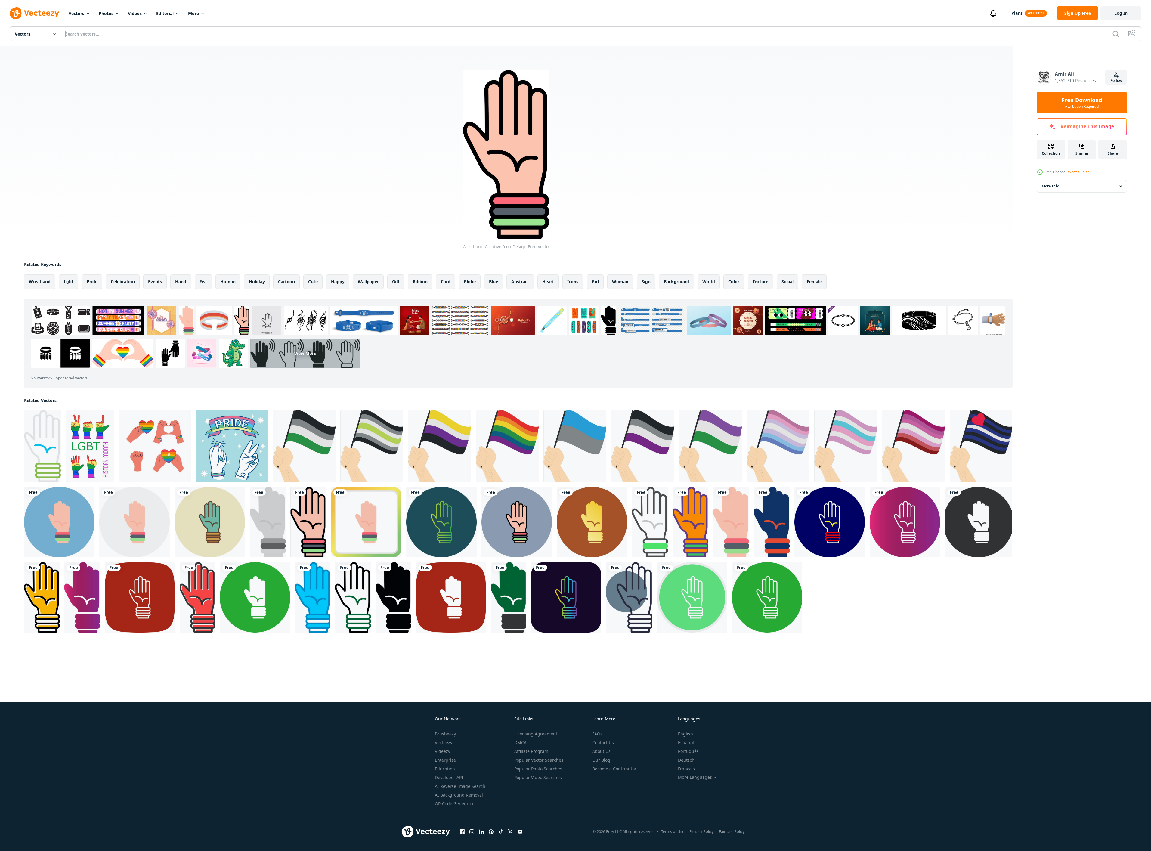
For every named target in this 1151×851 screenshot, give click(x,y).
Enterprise (445, 760)
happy (338, 281)
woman (620, 281)
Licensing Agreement (535, 734)
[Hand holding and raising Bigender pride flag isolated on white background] (778, 446)
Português (688, 751)
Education (445, 769)
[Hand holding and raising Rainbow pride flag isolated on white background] (507, 446)
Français (686, 769)
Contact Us (603, 742)
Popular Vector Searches (538, 760)
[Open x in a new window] (510, 831)
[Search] (1115, 33)
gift (396, 281)
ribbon (420, 281)
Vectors (76, 13)
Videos (135, 13)
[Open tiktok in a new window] (500, 831)
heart (548, 281)
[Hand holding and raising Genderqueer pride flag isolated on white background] (710, 446)
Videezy (442, 751)
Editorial (165, 13)
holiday (257, 281)
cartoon (286, 281)
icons (572, 281)
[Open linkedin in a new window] (481, 831)
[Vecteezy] (34, 13)
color (733, 281)
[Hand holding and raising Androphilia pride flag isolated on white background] (304, 446)
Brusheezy (445, 734)
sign (646, 281)
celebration (123, 281)
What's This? (1078, 172)
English (685, 734)
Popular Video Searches (538, 777)
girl (595, 281)
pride (92, 281)
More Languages (695, 777)
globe (470, 281)
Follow (1116, 80)
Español (686, 742)
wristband (40, 281)
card (445, 281)
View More (305, 353)
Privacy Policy (701, 831)
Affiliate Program (531, 751)
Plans (1017, 13)
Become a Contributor (614, 769)
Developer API (449, 777)
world (708, 281)
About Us (601, 751)
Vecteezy (443, 742)
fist (203, 281)
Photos (106, 13)
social (787, 281)
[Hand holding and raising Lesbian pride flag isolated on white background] (913, 446)
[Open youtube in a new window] (520, 831)
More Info (1050, 186)
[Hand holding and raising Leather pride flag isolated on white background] (981, 446)
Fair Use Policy (732, 831)
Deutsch (686, 760)
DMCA (520, 742)
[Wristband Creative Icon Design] (42, 446)
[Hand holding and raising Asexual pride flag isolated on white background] (642, 446)
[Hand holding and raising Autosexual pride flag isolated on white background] (574, 446)
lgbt (68, 281)
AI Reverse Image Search (460, 786)
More (193, 13)
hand (180, 281)
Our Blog (601, 760)
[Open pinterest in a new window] (491, 831)
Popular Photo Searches (538, 769)
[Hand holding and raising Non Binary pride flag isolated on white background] (439, 446)
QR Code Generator (454, 803)
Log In (1121, 13)
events (155, 281)
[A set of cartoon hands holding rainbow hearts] (155, 446)
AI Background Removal (459, 795)
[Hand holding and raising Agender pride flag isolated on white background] (371, 446)
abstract (520, 281)
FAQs (597, 734)
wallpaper (368, 281)
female (814, 281)
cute (313, 281)
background (676, 281)
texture (760, 281)
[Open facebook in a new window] (462, 831)
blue (493, 281)
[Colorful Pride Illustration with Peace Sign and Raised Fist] (232, 446)
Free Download (1082, 102)
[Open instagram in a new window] (471, 831)
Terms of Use (672, 831)
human (228, 281)
